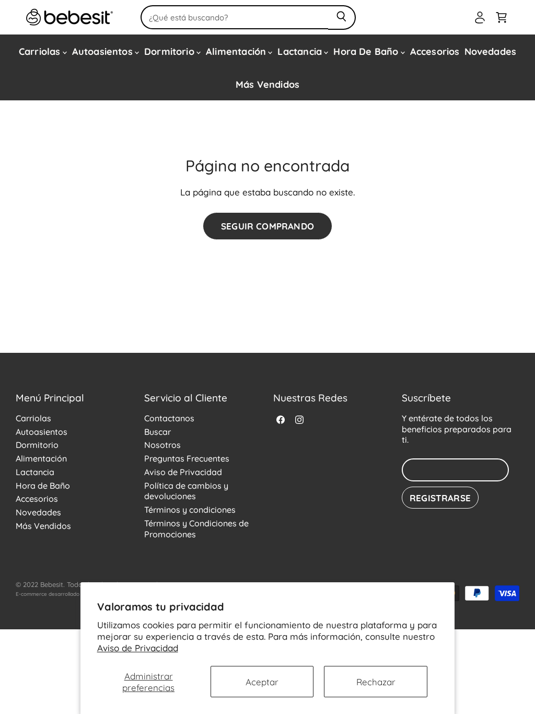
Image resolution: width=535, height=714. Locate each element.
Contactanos (169, 417)
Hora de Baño (367, 50)
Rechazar (376, 681)
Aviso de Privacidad (137, 647)
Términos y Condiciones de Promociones (196, 528)
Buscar (157, 431)
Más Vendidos (267, 83)
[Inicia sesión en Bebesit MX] (480, 17)
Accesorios (435, 50)
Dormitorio (170, 50)
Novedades (490, 50)
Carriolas (41, 50)
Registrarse (440, 497)
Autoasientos (103, 50)
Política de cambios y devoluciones (186, 490)
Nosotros (162, 444)
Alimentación (237, 50)
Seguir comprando (267, 225)
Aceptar (262, 681)
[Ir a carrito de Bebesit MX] (501, 17)
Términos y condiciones (190, 509)
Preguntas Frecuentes (186, 458)
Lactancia (300, 50)
